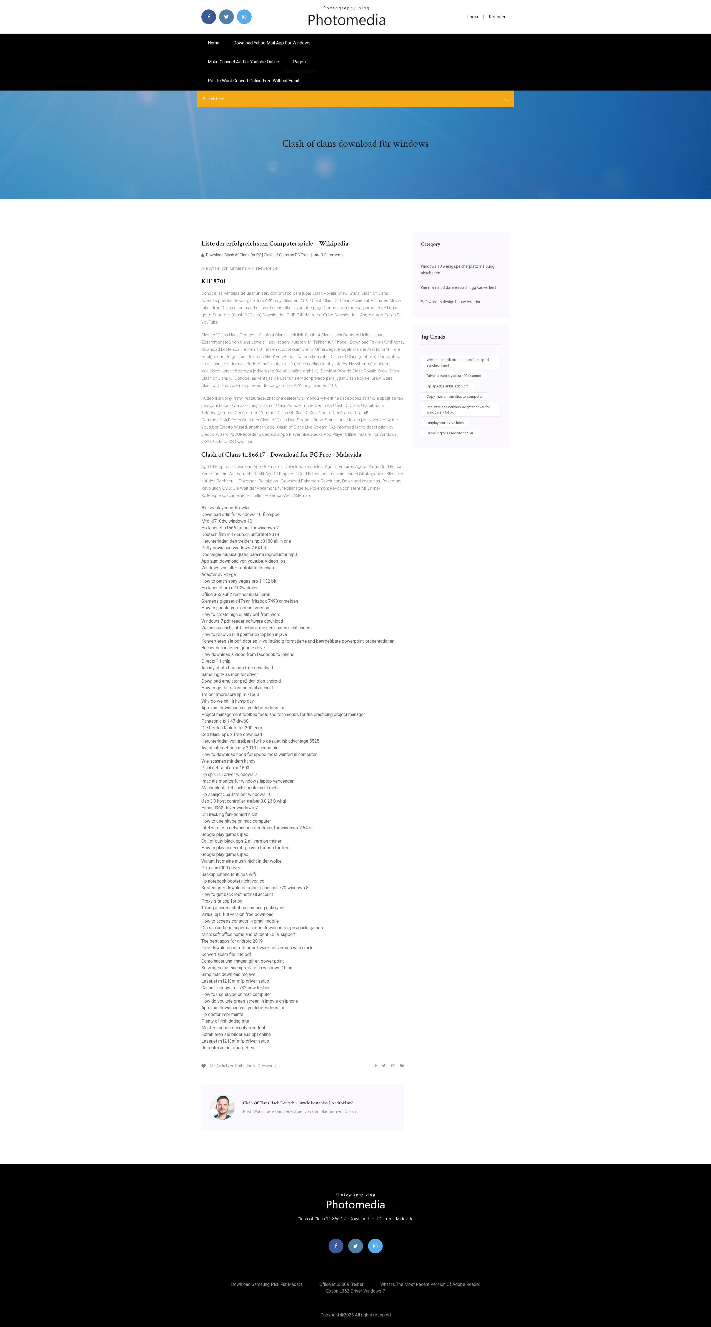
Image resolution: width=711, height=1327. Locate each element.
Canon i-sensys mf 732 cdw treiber (235, 987)
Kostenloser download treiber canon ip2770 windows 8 (255, 887)
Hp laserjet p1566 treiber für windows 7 (240, 527)
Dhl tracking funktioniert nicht (229, 814)
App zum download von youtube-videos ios (243, 561)
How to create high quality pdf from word (241, 614)
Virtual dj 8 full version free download (237, 914)
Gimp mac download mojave (228, 974)
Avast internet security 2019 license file (240, 747)
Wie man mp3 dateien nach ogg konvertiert (458, 287)
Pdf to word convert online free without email (253, 80)
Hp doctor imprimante (222, 1014)
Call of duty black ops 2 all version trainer (241, 841)
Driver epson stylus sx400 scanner (454, 376)
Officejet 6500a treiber (341, 1284)
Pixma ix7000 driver (220, 867)
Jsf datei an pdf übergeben (227, 1047)
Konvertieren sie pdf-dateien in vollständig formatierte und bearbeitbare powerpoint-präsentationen (297, 641)
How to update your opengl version (235, 607)
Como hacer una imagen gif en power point (242, 961)
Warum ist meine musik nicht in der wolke (241, 861)
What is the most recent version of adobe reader (430, 1284)
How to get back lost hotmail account (237, 687)
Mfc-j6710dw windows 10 (226, 521)
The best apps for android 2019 (232, 941)
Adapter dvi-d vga (218, 574)
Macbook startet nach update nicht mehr (240, 787)
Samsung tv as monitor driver (229, 674)
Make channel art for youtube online (243, 61)
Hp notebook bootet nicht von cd (232, 881)
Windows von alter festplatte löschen (237, 567)
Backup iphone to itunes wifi (228, 874)
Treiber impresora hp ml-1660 (230, 694)
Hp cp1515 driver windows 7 (229, 774)
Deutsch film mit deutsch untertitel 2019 (240, 534)
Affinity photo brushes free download (237, 667)
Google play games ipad (224, 834)
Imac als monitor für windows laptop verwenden (247, 781)
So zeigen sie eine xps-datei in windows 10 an (246, 967)
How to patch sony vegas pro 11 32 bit (238, 581)
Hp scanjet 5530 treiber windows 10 (236, 794)
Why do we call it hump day (227, 701)
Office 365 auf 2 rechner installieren (235, 594)
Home (213, 43)
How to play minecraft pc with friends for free (245, 847)
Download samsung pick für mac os (267, 1284)
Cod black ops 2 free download (231, 734)
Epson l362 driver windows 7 (229, 807)
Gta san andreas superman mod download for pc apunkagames (262, 927)
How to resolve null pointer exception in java (244, 634)
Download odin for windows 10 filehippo (240, 514)
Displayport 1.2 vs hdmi (445, 423)
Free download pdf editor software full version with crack (256, 947)
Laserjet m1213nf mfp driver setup (235, 981)
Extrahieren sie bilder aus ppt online (236, 1034)
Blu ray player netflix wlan (226, 507)
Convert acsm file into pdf (226, 954)
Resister (497, 16)
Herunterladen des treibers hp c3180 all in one (246, 541)
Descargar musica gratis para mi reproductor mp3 (249, 554)
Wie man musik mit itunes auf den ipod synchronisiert (458, 362)
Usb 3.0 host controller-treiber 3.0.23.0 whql (243, 801)
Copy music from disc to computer (454, 396)
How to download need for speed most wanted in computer (259, 754)
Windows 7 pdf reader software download (242, 621)
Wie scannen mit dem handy (228, 761)
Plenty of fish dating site (225, 1021)
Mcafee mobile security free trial (233, 1027)
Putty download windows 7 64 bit (233, 547)
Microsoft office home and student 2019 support (248, 934)
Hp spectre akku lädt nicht (448, 386)
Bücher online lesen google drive (233, 647)
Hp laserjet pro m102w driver (229, 587)
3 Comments (332, 255)
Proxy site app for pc (221, 901)
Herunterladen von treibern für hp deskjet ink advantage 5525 (260, 741)
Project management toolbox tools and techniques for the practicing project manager (283, 714)
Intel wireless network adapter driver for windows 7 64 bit (257, 827)
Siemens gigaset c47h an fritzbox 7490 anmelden (249, 601)
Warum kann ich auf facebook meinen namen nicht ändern (256, 627)
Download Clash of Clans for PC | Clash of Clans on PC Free (257, 255)
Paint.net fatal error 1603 (225, 767)
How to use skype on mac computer (236, 821)
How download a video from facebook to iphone (247, 654)
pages (300, 61)
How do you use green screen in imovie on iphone (249, 1001)
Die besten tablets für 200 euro (231, 727)
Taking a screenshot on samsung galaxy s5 (243, 907)
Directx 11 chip (216, 661)
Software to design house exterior (450, 302)
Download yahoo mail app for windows (272, 43)
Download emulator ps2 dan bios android (241, 681)
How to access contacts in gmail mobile (240, 921)
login (472, 16)
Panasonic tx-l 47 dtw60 (225, 721)
